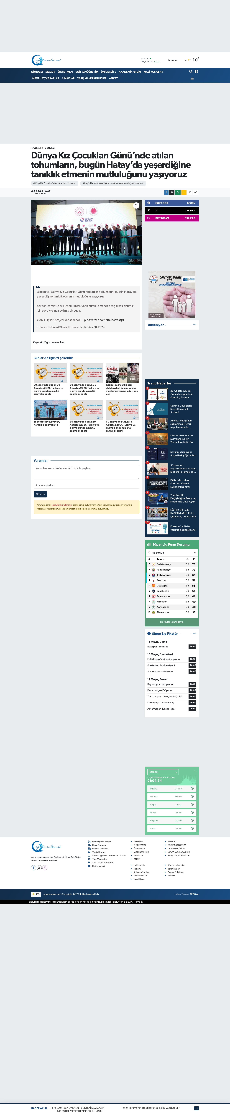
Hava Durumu (99, 845)
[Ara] (191, 71)
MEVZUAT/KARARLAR (45, 78)
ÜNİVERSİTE (108, 72)
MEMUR (50, 72)
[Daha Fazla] (184, 192)
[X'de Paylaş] (171, 192)
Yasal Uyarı (139, 879)
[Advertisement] (172, 246)
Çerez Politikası (176, 872)
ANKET (113, 78)
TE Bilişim (194, 894)
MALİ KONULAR (153, 72)
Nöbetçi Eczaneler (101, 842)
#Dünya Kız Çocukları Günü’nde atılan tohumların (54, 183)
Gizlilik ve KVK (140, 876)
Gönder (40, 494)
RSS (37, 894)
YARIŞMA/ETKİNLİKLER (91, 78)
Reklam (171, 876)
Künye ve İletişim (176, 865)
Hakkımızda (139, 865)
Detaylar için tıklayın (172, 622)
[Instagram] (44, 867)
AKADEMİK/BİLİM (130, 72)
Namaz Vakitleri (100, 848)
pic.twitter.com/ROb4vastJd (104, 320)
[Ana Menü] (191, 78)
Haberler (36, 148)
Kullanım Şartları (141, 872)
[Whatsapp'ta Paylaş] (178, 192)
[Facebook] (33, 867)
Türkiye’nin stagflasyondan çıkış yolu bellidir (154, 1108)
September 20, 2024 (92, 327)
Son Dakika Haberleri (102, 862)
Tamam (138, 902)
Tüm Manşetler (100, 859)
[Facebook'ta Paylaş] (166, 192)
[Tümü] (194, 325)
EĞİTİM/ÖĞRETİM (86, 72)
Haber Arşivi (98, 866)
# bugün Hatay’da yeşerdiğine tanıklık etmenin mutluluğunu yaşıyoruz (113, 183)
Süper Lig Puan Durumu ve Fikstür (109, 855)
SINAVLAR (68, 78)
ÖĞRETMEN (65, 72)
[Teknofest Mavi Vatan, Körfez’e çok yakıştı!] (50, 409)
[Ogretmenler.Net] (46, 60)
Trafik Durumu (99, 852)
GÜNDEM (37, 72)
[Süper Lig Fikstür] (194, 633)
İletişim (137, 869)
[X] (39, 867)
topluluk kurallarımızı (62, 505)
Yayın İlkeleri (174, 869)
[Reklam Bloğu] (171, 294)
